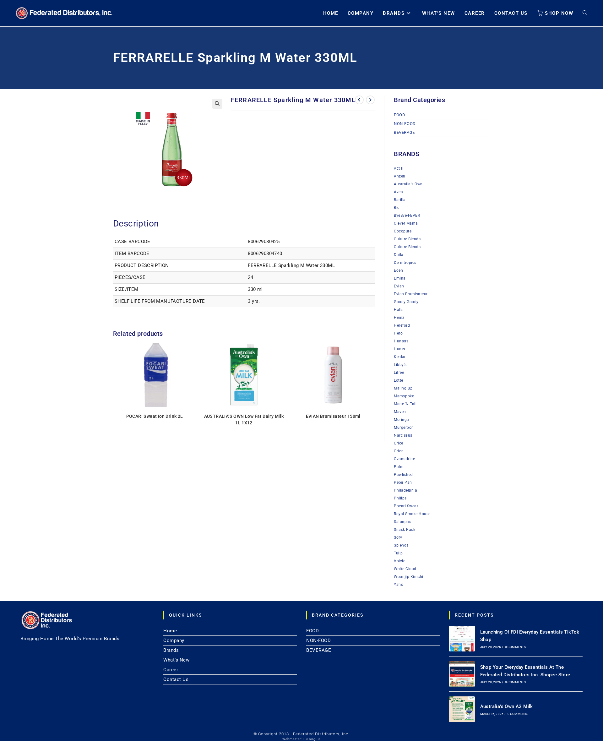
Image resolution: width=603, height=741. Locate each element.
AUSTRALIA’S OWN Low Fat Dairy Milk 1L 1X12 (244, 419)
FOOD (399, 114)
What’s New (176, 660)
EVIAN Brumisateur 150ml (333, 416)
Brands (171, 650)
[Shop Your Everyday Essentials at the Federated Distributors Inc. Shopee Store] (462, 674)
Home (170, 631)
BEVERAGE (404, 132)
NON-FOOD (405, 123)
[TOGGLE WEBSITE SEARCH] (585, 13)
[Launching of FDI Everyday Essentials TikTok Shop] (462, 638)
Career (170, 670)
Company (173, 640)
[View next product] (370, 99)
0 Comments (515, 647)
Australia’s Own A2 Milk (506, 706)
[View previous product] (359, 99)
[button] (217, 104)
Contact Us (175, 679)
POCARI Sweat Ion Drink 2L (154, 416)
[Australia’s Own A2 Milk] (462, 709)
